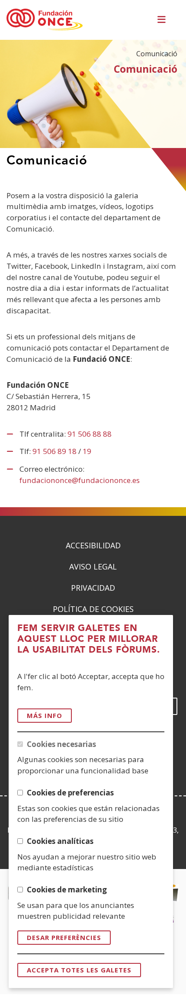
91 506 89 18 (54, 451)
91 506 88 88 (89, 434)
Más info (44, 715)
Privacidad (93, 588)
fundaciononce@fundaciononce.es (79, 480)
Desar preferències (64, 937)
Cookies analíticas (60, 841)
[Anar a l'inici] (44, 20)
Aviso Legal (93, 566)
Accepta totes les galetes (79, 970)
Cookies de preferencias (70, 793)
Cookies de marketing (67, 890)
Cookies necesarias (61, 744)
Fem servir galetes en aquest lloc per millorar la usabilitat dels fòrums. (88, 639)
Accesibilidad (93, 545)
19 (87, 451)
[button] (163, 20)
